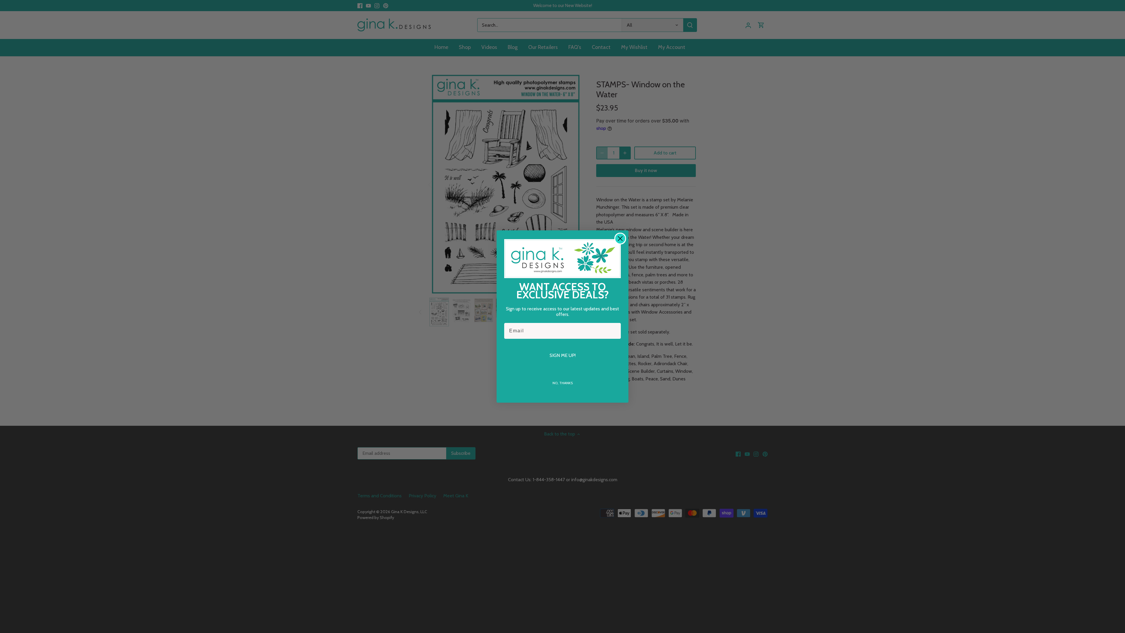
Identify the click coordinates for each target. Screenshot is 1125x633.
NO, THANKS (563, 383)
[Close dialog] (620, 238)
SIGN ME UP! (563, 355)
